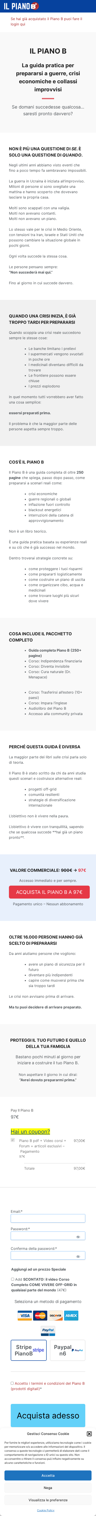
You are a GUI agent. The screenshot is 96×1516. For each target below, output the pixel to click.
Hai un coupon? (30, 1131)
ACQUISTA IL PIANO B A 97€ (49, 892)
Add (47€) (44, 1284)
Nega (48, 1488)
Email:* (17, 1211)
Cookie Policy (45, 1510)
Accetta (48, 1475)
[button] (89, 1434)
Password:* (20, 1229)
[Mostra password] (78, 1237)
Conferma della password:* (34, 1248)
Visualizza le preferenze (48, 1500)
